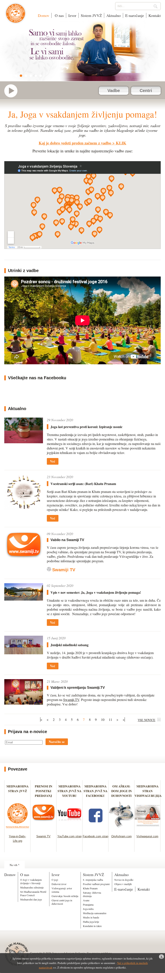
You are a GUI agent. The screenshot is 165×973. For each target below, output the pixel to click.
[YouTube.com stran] (69, 829)
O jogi (55, 879)
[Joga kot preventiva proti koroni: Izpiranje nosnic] (23, 430)
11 (110, 719)
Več (52, 461)
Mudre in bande (91, 917)
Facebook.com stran (95, 836)
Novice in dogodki (123, 879)
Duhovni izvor (59, 884)
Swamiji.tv (12, 90)
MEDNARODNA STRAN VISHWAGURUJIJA (148, 791)
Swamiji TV (63, 569)
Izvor (72, 15)
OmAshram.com (121, 836)
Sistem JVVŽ (91, 15)
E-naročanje (134, 15)
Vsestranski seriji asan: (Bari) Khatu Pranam (83, 483)
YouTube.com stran (69, 836)
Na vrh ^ (14, 865)
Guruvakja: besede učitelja (65, 896)
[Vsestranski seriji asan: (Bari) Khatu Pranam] (23, 492)
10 (102, 719)
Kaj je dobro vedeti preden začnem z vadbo (75, 143)
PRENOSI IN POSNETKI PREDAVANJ (43, 791)
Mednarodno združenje (32, 887)
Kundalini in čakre (92, 926)
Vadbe (113, 90)
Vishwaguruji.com (147, 836)
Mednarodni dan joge (31, 899)
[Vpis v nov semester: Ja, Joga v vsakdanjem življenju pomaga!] (23, 592)
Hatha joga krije (91, 921)
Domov (43, 15)
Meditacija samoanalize (94, 913)
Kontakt (154, 15)
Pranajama (88, 904)
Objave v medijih (123, 884)
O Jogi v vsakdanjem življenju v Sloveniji (31, 881)
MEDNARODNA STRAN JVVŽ (17, 791)
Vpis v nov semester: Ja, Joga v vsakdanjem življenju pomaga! (95, 592)
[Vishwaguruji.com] (147, 829)
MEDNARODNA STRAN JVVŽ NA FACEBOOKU (95, 791)
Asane (86, 900)
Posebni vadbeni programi (96, 884)
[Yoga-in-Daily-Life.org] (17, 829)
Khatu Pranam (90, 888)
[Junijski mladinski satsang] (23, 645)
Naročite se (57, 741)
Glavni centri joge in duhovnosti (62, 902)
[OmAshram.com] (121, 829)
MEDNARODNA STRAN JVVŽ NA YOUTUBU (69, 791)
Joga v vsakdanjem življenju (15, 15)
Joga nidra (88, 909)
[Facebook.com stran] (95, 829)
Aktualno (113, 15)
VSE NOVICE (146, 720)
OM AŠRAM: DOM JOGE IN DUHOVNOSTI (121, 791)
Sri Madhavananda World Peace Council (33, 893)
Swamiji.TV (71, 699)
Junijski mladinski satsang (69, 644)
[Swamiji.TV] (43, 829)
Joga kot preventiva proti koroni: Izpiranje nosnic (86, 426)
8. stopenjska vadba (93, 879)
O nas (59, 15)
